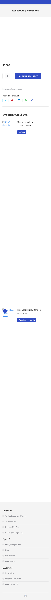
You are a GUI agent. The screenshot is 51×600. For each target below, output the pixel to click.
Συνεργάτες (9, 573)
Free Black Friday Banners (29, 310)
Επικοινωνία (10, 556)
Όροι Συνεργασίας (12, 584)
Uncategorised (16, 89)
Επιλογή (22, 132)
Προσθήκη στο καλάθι (28, 76)
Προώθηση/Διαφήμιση (14, 533)
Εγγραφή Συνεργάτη (13, 579)
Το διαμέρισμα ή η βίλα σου (15, 516)
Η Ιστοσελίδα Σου (12, 527)
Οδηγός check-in (25, 122)
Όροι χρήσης (10, 561)
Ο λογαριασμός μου (13, 545)
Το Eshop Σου (10, 522)
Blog (7, 550)
